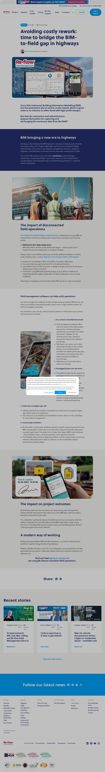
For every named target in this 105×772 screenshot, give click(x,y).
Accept (60, 392)
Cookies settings (48, 392)
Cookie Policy (62, 384)
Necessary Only (72, 392)
